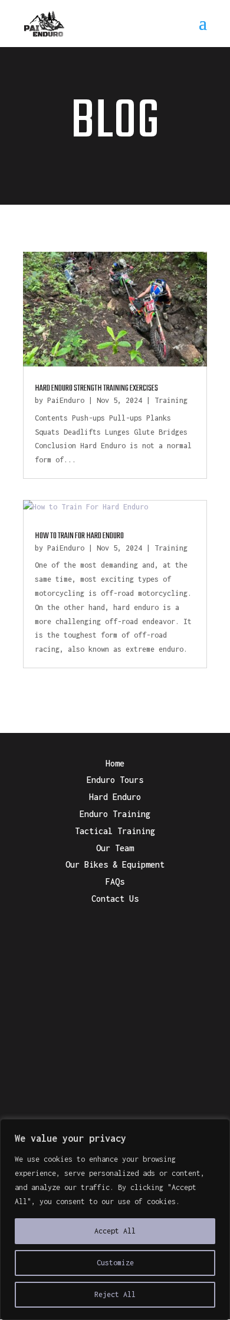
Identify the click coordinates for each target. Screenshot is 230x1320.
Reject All (115, 1294)
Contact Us (115, 899)
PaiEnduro (65, 400)
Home (115, 763)
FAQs (115, 881)
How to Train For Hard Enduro (79, 536)
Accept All (115, 1230)
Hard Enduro (115, 797)
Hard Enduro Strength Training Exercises (96, 388)
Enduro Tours (115, 780)
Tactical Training (115, 831)
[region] (115, 1219)
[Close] (218, 1129)
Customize (115, 1262)
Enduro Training (115, 814)
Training (171, 400)
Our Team (115, 848)
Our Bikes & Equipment (115, 864)
